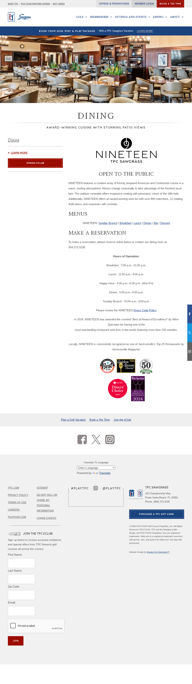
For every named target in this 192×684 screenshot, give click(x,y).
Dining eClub (35, 163)
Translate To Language (96, 462)
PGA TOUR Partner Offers (35, 3)
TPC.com (13, 487)
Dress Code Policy (145, 310)
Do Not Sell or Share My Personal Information (47, 503)
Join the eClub (122, 419)
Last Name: (15, 570)
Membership (99, 16)
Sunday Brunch (107, 223)
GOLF (79, 16)
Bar (156, 223)
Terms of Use (17, 502)
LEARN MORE (145, 31)
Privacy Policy (18, 495)
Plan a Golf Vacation (73, 419)
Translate (104, 473)
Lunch (137, 223)
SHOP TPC (13, 3)
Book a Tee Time (99, 419)
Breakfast (125, 223)
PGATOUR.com (17, 517)
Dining (158, 16)
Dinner (147, 223)
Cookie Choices (46, 518)
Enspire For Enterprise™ (158, 552)
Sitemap (42, 487)
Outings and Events (130, 16)
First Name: (15, 554)
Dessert (165, 223)
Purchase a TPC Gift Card (156, 514)
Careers (14, 509)
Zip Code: (14, 586)
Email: (12, 602)
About (175, 16)
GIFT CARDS (59, 3)
